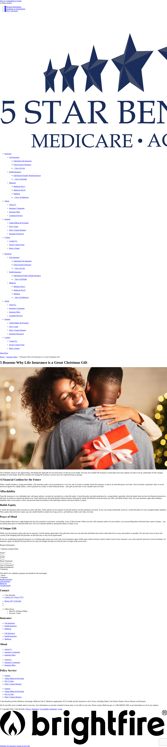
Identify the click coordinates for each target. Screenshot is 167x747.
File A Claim (13, 226)
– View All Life (19, 168)
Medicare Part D (19, 190)
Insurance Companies (17, 208)
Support (7, 219)
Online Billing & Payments (19, 223)
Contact (7, 237)
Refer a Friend (14, 248)
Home (2, 357)
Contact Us (13, 241)
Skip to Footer (16, 1)
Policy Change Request (17, 230)
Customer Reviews (16, 216)
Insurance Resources (16, 234)
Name (2, 553)
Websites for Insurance (15, 746)
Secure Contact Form (16, 245)
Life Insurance (14, 157)
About (7, 201)
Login (60, 709)
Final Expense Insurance (22, 165)
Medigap (17, 194)
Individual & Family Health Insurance (27, 176)
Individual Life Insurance (23, 161)
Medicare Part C (19, 186)
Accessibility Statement (48, 709)
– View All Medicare (21, 197)
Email (2, 557)
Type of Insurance (7, 565)
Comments (4, 569)
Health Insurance (15, 172)
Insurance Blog (14, 212)
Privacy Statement (32, 709)
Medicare (12, 183)
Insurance (8, 154)
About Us (12, 205)
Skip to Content (5, 1)
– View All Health (20, 179)
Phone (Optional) (6, 561)
